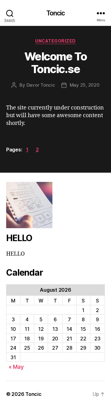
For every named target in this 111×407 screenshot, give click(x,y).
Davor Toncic (41, 85)
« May (16, 367)
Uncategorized (55, 40)
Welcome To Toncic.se (55, 63)
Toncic (55, 13)
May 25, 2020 (85, 85)
